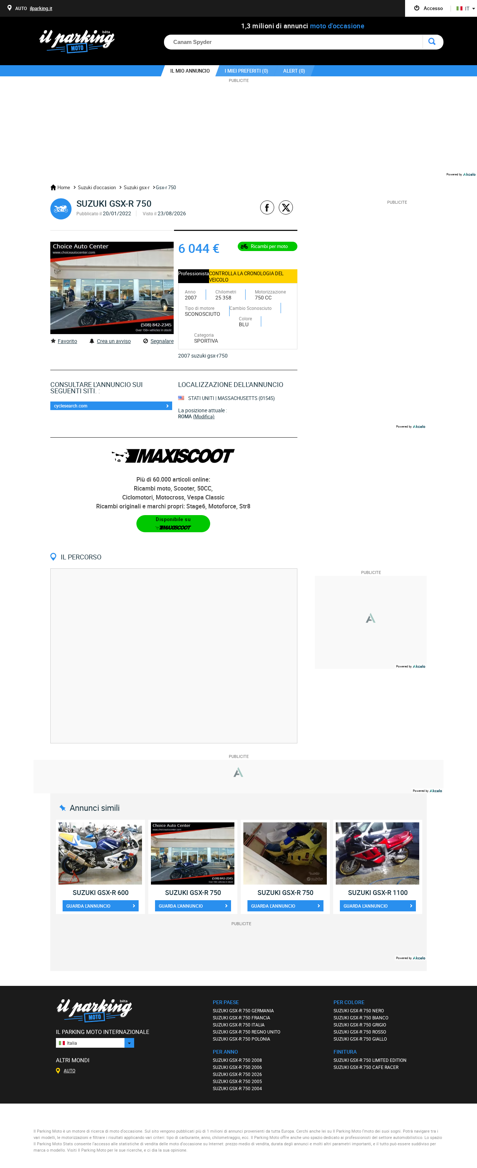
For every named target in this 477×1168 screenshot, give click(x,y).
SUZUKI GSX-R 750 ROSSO (360, 1032)
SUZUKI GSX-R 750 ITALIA (239, 1025)
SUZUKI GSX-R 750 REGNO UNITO (246, 1032)
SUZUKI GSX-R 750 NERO (359, 1010)
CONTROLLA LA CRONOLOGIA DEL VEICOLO (246, 276)
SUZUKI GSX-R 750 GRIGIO (360, 1025)
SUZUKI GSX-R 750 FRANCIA (241, 1018)
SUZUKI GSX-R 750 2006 (237, 1067)
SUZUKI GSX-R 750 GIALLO (360, 1039)
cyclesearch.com (70, 406)
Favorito (67, 341)
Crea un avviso (114, 341)
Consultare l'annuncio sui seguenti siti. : (96, 387)
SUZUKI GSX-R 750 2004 (237, 1088)
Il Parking (80, 44)
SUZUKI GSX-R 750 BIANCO (361, 1018)
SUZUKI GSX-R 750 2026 (237, 1074)
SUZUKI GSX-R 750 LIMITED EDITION (370, 1060)
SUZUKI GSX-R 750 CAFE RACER (366, 1067)
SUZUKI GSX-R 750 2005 (237, 1081)
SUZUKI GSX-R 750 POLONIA (241, 1039)
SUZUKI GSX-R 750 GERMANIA (243, 1010)
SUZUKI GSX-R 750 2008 (237, 1060)
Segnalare (162, 341)
